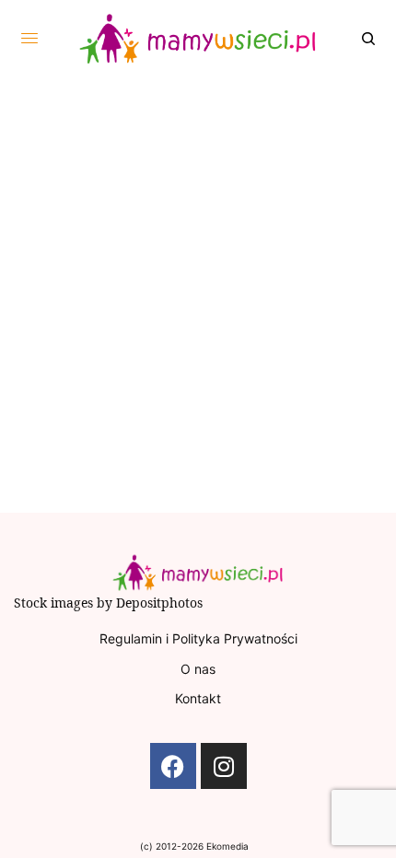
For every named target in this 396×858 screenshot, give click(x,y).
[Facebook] (173, 766)
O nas (198, 669)
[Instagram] (224, 766)
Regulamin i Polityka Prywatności (198, 638)
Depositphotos (159, 602)
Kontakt (198, 698)
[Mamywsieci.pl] (198, 38)
